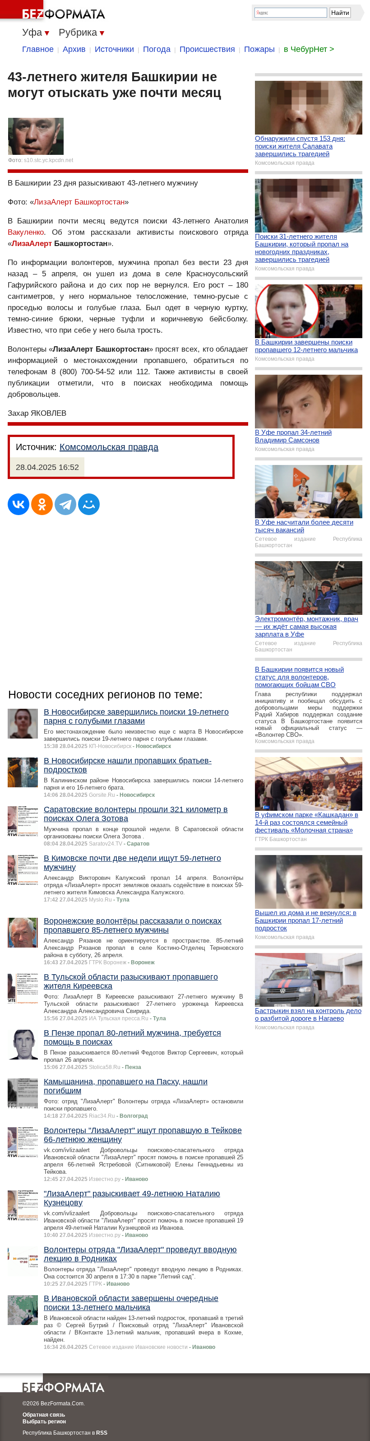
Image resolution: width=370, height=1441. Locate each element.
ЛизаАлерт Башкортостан (79, 202)
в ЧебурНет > (309, 49)
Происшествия (207, 49)
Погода (157, 49)
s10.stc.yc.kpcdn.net (48, 160)
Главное (38, 49)
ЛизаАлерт (32, 243)
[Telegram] (65, 504)
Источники (114, 49)
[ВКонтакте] (18, 504)
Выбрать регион (44, 1421)
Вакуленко (26, 232)
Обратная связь (44, 1415)
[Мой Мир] (89, 504)
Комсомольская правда (109, 447)
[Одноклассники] (42, 504)
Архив (74, 49)
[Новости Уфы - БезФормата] (54, 11)
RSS (101, 1433)
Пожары (259, 49)
